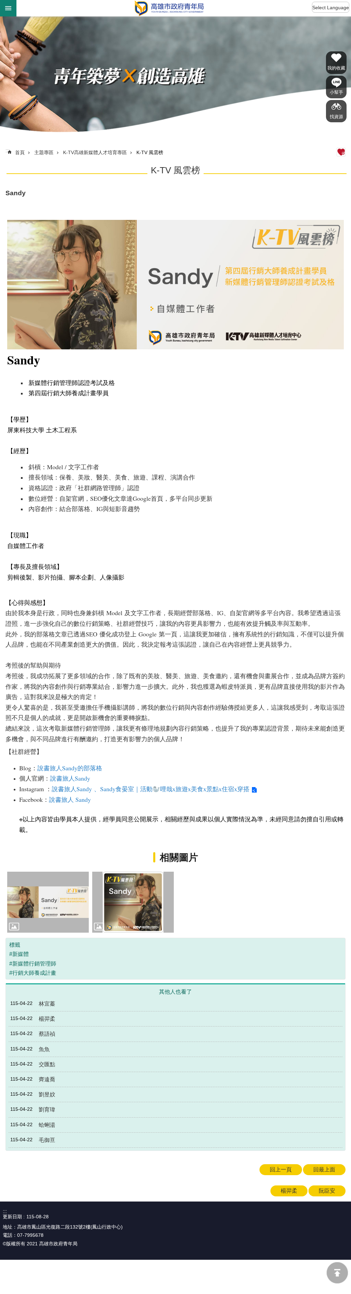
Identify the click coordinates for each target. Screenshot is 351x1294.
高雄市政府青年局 (169, 8)
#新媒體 (19, 954)
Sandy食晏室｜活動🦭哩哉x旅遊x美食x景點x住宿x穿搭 (175, 789)
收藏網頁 (341, 152)
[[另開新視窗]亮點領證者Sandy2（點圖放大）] (48, 902)
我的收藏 (336, 68)
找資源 (336, 116)
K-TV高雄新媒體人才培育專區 (95, 152)
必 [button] (8, 8)
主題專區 (43, 152)
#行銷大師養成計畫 (32, 973)
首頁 (20, 152)
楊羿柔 (289, 1191)
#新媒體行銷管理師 (32, 964)
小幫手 (336, 92)
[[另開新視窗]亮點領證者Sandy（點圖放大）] (133, 902)
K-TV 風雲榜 (149, 152)
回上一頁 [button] (281, 1169)
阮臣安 (327, 1191)
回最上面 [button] (324, 1169)
